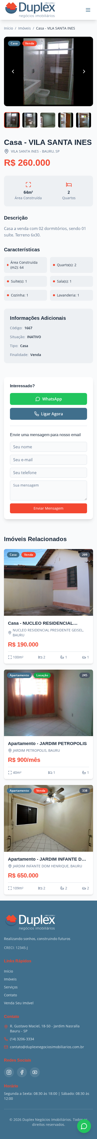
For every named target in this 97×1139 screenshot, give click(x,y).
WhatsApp (52, 399)
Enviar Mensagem (48, 508)
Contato (10, 995)
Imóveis (24, 28)
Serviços (11, 987)
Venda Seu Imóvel (19, 1003)
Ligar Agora (52, 414)
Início (8, 28)
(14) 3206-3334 (22, 1039)
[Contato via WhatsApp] (84, 1126)
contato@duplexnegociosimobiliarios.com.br (47, 1046)
